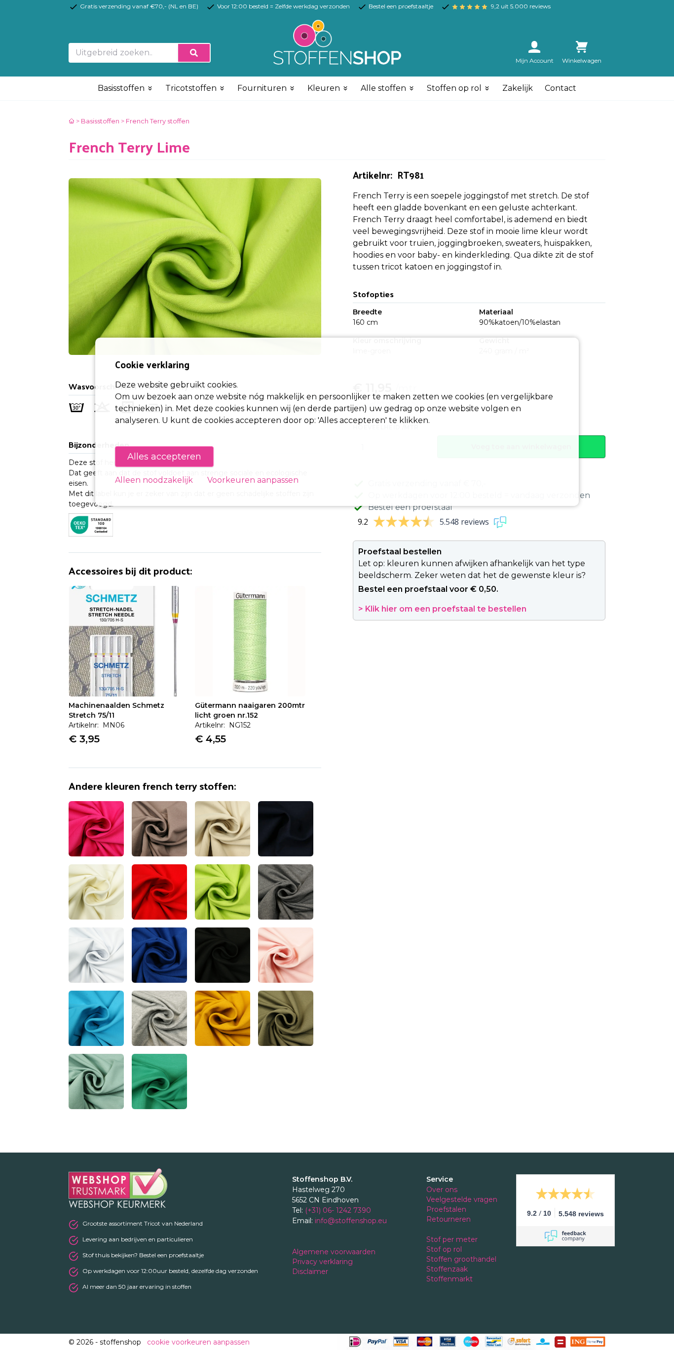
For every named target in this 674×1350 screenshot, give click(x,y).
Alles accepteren (164, 456)
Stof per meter (453, 1239)
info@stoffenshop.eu (351, 1220)
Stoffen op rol (455, 88)
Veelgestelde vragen (461, 1199)
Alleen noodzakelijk (154, 480)
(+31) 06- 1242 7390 (338, 1210)
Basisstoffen (122, 88)
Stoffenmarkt (449, 1278)
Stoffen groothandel (462, 1259)
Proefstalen (446, 1209)
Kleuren (324, 88)
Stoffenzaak (448, 1269)
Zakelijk (517, 88)
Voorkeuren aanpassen (253, 480)
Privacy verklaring (323, 1261)
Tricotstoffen (192, 88)
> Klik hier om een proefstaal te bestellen (442, 609)
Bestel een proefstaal (410, 507)
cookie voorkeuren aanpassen (198, 1342)
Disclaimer (311, 1271)
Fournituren (263, 88)
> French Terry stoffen (155, 121)
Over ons (441, 1189)
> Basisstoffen (97, 121)
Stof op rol (445, 1249)
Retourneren (448, 1219)
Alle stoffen (384, 88)
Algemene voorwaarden (334, 1251)
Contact (560, 88)
